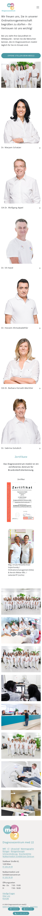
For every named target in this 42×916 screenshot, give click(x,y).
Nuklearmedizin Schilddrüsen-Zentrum (18, 856)
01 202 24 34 (22, 913)
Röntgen (6, 851)
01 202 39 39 (8, 877)
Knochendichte (25, 854)
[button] (40, 148)
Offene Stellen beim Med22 (21, 55)
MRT (4, 849)
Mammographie (27, 849)
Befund (29, 909)
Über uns (6, 896)
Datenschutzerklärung (11, 907)
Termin (15, 909)
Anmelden (34, 907)
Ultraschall (15, 849)
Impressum (24, 907)
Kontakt (6, 898)
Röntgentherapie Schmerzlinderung (14, 852)
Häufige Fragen (9, 893)
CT (8, 849)
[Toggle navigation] (38, 7)
